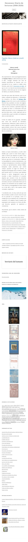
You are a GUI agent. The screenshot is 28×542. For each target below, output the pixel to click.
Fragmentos (8, 413)
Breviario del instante (7, 434)
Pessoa (9, 226)
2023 (16, 407)
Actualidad (5, 409)
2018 (22, 405)
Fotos (3, 413)
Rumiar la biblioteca (6, 482)
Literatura (22, 415)
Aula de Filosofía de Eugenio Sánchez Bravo (12, 432)
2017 (18, 405)
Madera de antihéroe (7, 467)
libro (20, 222)
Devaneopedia (5, 277)
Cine (18, 409)
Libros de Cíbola (5, 464)
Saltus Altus (4, 484)
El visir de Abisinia (6, 443)
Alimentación (13, 409)
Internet (4, 415)
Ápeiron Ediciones (6, 423)
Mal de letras (5, 469)
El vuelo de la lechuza (7, 445)
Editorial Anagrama (21, 411)
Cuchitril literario (5, 437)
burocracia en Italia (19, 86)
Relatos (7, 422)
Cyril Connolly (12, 221)
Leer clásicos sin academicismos (9, 460)
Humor (21, 413)
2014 (9, 405)
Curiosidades (5, 411)
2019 (3, 407)
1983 (16, 215)
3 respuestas (5, 63)
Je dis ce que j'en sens (7, 454)
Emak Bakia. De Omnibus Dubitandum (11, 447)
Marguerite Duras (16, 224)
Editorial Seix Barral (14, 412)
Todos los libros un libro (7, 488)
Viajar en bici (5, 490)
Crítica (18, 215)
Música (24, 420)
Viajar (23, 422)
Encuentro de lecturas (7, 450)
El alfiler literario (5, 439)
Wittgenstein (13, 228)
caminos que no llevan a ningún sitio (10, 436)
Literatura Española (11, 418)
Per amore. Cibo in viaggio (8, 477)
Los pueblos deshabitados (8, 465)
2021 (10, 407)
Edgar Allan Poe (19, 221)
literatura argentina (15, 417)
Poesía (3, 422)
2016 (15, 405)
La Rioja (7, 415)
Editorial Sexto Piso (6, 222)
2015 (12, 405)
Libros (8, 217)
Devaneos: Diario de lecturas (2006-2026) (14, 4)
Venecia (7, 228)
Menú (14, 9)
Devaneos (12, 410)
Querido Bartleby (6, 478)
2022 (13, 407)
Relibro (3, 480)
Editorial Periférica (6, 412)
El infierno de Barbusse (7, 441)
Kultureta (4, 456)
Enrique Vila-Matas (6, 452)
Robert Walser (14, 226)
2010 (19, 219)
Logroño (19, 420)
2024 (19, 407)
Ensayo (21, 412)
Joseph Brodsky (15, 222)
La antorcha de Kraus (7, 458)
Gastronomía (16, 413)
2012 (3, 405)
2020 (7, 407)
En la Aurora (5, 449)
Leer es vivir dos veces (7, 462)
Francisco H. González (7, 230)
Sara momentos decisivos (8, 486)
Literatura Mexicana (15, 217)
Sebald (20, 226)
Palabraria (4, 471)
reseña (13, 422)
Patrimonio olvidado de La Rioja (9, 475)
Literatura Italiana (12, 420)
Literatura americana (6, 417)
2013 (6, 405)
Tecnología (18, 422)
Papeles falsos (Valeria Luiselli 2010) (13, 59)
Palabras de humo (6, 473)
